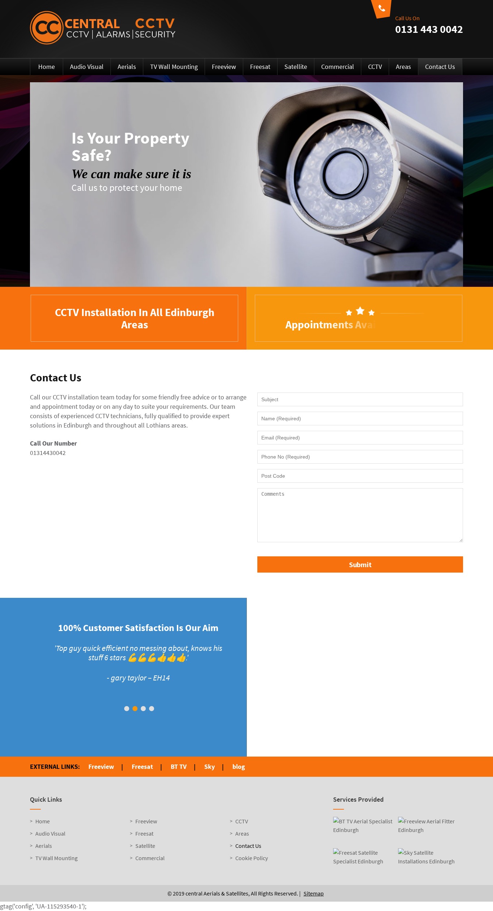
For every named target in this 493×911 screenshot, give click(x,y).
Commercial (337, 66)
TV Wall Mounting (174, 66)
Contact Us (440, 66)
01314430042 (48, 452)
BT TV (179, 766)
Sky (209, 766)
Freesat (260, 66)
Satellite (295, 66)
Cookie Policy (251, 858)
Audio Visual (87, 66)
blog (238, 766)
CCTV (375, 66)
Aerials (127, 66)
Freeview (224, 66)
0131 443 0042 (429, 29)
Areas (403, 66)
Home (46, 66)
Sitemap (314, 893)
